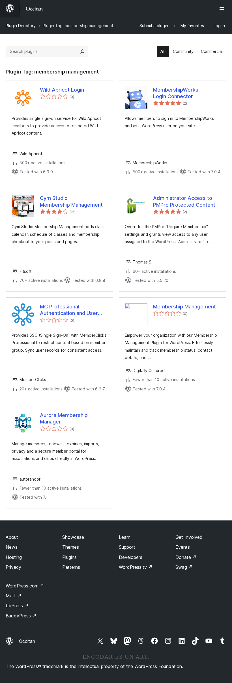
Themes (70, 547)
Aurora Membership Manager (64, 418)
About (12, 537)
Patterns (71, 567)
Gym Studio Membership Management (71, 201)
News (12, 547)
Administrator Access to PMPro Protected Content (184, 201)
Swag (184, 567)
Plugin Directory (21, 25)
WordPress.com (25, 586)
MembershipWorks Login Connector (175, 93)
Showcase (73, 537)
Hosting (14, 557)
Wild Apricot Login (62, 90)
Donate (186, 557)
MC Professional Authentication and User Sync (69, 310)
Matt (14, 595)
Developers (130, 557)
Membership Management (184, 307)
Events (182, 547)
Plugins (69, 557)
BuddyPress (21, 616)
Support (127, 547)
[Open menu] (223, 8)
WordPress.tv (135, 567)
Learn (124, 537)
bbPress (17, 605)
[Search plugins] (82, 51)
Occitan (27, 641)
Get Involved (189, 537)
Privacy (13, 567)
